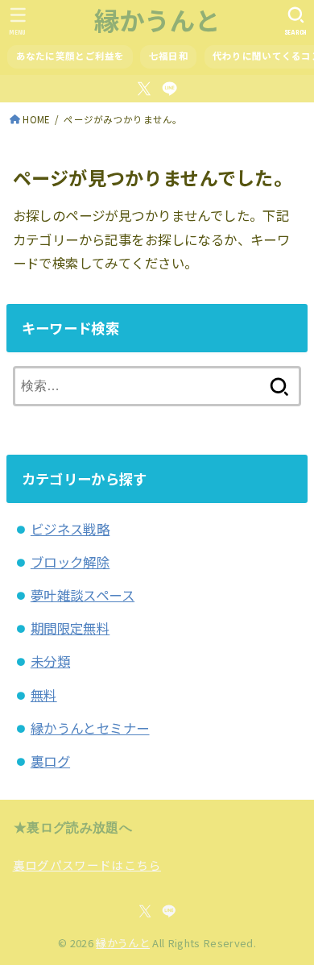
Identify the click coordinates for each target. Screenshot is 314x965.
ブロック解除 (70, 562)
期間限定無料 (70, 628)
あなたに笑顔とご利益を (70, 55)
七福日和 (168, 55)
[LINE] (169, 88)
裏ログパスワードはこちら (87, 864)
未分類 (50, 661)
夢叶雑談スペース (82, 595)
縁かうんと (157, 20)
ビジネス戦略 (70, 529)
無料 (44, 695)
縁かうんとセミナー (90, 728)
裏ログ (50, 761)
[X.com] (144, 88)
